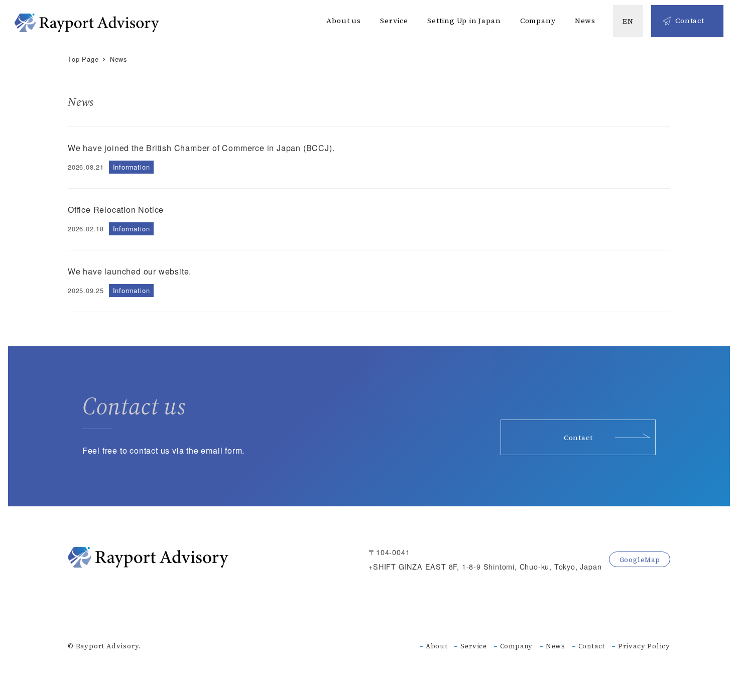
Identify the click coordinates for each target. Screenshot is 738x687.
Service (473, 646)
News (555, 646)
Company (516, 646)
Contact (591, 646)
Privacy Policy (644, 646)
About (437, 646)
